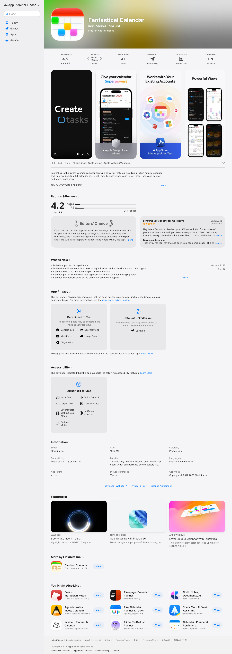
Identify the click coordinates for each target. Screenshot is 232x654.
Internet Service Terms (60, 651)
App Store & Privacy (83, 651)
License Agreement (161, 486)
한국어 (136, 640)
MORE (130, 239)
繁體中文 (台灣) (180, 640)
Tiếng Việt (166, 640)
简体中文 (108, 640)
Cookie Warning (102, 651)
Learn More (147, 353)
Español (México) (74, 640)
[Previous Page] (47, 59)
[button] (22, 22)
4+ (52, 475)
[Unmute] (83, 154)
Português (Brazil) (150, 640)
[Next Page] (228, 59)
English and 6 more (179, 461)
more (163, 185)
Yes (112, 475)
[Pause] (78, 154)
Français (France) (123, 640)
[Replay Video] (55, 154)
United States (57, 640)
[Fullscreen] (88, 154)
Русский (97, 640)
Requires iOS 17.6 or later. (64, 461)
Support (116, 651)
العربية (87, 640)
